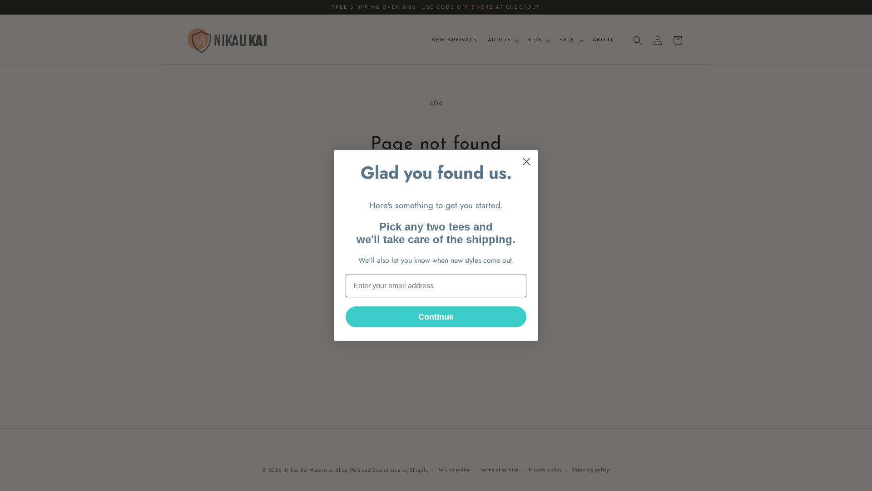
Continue (436, 316)
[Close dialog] (527, 162)
